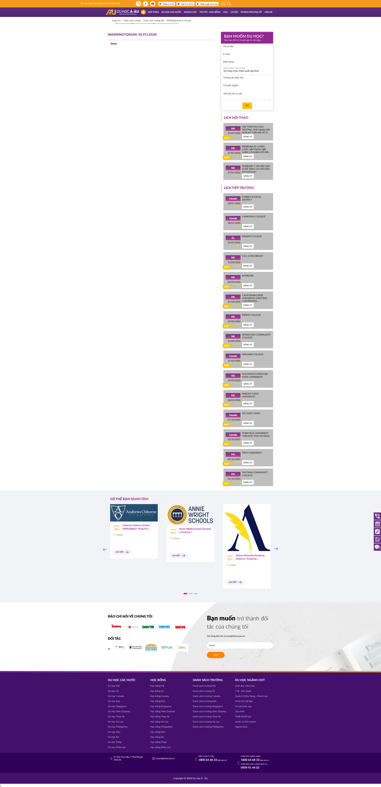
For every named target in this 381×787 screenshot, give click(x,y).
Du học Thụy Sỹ (116, 716)
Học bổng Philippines (161, 726)
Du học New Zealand (119, 711)
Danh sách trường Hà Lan (206, 721)
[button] (185, 593)
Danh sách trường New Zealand (209, 711)
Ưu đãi (234, 12)
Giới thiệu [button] (153, 12)
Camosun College (253, 216)
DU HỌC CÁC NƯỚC (122, 680)
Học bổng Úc (157, 690)
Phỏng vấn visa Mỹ (251, 12)
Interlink (248, 275)
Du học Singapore (117, 706)
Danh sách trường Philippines (208, 726)
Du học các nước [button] (171, 12)
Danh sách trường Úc (204, 690)
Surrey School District (251, 198)
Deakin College (252, 236)
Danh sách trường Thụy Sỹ (207, 716)
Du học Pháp (114, 741)
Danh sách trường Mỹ (204, 685)
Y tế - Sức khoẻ (243, 690)
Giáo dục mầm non (245, 685)
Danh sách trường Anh (204, 701)
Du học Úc (113, 690)
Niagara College (252, 354)
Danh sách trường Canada (206, 696)
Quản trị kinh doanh (245, 721)
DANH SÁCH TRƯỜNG (208, 680)
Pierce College (251, 314)
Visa (225, 12)
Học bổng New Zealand (162, 711)
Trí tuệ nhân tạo (243, 706)
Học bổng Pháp (158, 741)
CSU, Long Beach (252, 255)
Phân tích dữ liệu (244, 701)
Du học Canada (116, 696)
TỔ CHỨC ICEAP (251, 413)
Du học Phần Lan (117, 747)
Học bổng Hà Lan (159, 721)
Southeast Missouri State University (255, 375)
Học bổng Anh (157, 701)
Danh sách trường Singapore (208, 706)
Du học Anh (114, 701)
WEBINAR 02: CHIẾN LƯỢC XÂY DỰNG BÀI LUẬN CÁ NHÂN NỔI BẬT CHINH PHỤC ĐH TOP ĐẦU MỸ (256, 152)
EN (223, 3)
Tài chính (239, 711)
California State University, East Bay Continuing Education (254, 299)
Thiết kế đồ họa (243, 716)
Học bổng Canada (159, 696)
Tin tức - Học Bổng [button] (209, 12)
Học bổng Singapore (160, 706)
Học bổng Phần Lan (160, 747)
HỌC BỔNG (158, 680)
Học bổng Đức (157, 731)
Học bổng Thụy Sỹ (159, 716)
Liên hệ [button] (268, 12)
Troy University (252, 452)
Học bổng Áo (157, 736)
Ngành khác (241, 726)
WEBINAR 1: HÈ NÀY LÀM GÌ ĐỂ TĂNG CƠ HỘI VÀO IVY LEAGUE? (256, 169)
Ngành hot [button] (190, 12)
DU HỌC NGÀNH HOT (250, 680)
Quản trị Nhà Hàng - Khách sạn (251, 696)
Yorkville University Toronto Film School (256, 434)
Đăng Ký (247, 136)
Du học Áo (113, 736)
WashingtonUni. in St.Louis (179, 20)
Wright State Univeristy (250, 395)
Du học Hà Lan (115, 721)
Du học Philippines (118, 726)
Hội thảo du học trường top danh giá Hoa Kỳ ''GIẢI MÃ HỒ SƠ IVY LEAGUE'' (256, 131)
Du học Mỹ (114, 685)
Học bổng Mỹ (157, 685)
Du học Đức (114, 731)
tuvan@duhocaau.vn (234, 635)
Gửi (247, 105)
